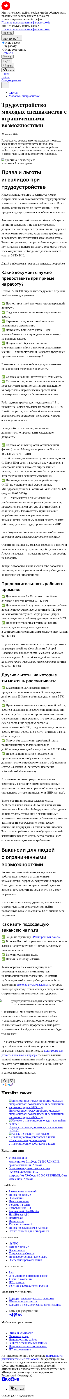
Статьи (13, 92)
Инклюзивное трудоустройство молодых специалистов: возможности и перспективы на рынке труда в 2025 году (36, 1114)
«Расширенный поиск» (46, 937)
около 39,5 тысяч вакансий (33, 984)
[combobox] (17, 1388)
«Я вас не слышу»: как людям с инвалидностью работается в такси (32, 1142)
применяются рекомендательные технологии (32, 1357)
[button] (5, 73)
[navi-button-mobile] (5, 85)
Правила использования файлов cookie (25, 29)
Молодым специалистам (24, 96)
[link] (7, 65)
